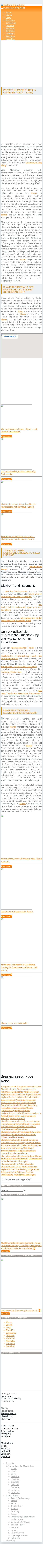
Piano (20, 311)
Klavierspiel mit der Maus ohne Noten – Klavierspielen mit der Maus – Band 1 (18, 505)
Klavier (9, 12)
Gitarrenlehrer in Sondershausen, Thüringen (21, 1160)
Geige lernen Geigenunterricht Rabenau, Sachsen (20, 1170)
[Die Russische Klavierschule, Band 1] (16, 908)
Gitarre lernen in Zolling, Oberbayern (17, 1148)
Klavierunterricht (8, 1413)
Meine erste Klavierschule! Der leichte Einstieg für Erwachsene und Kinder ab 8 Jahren (19, 967)
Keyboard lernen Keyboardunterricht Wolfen (15, 1112)
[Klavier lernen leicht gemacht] (16, 1020)
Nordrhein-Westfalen (20, 1522)
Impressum (6, 1396)
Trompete (10, 33)
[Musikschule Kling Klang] (12, 5)
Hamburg (15, 1511)
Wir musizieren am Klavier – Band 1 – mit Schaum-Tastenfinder (19, 430)
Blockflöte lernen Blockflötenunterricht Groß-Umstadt (17, 1120)
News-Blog (10, 39)
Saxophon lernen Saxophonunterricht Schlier (21, 1086)
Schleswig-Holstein (19, 1535)
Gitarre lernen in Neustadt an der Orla (18, 1101)
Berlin (13, 1503)
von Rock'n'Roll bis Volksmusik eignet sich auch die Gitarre (21, 607)
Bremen (14, 1508)
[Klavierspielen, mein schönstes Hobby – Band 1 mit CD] (16, 856)
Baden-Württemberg (20, 1498)
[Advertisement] (21, 64)
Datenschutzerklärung (11, 1398)
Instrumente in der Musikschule (20, 1466)
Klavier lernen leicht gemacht (14, 1023)
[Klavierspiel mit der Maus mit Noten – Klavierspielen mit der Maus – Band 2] (16, 534)
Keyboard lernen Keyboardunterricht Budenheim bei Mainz (21, 1096)
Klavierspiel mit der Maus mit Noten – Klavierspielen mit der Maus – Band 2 (18, 538)
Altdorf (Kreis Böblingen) (25, 1174)
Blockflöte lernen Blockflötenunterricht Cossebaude (16, 1130)
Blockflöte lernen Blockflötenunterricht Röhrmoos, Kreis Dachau (18, 1090)
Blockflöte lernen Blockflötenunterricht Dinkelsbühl (16, 1138)
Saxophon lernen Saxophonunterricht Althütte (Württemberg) (19, 1108)
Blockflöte (10, 20)
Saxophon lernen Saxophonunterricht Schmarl (18, 1104)
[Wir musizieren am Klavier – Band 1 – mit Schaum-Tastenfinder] (16, 426)
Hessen (14, 1514)
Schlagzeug (11, 23)
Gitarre (9, 15)
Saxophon (10, 36)
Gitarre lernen (7, 1425)
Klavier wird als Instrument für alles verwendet (21, 595)
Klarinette (10, 31)
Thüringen (15, 1538)
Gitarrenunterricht (9, 1428)
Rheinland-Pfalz (17, 1524)
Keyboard (10, 28)
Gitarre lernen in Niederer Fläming (19, 1141)
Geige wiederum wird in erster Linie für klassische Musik (21, 619)
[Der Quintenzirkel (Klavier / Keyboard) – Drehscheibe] (16, 468)
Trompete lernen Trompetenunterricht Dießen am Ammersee (21, 1144)
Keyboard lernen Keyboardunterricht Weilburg (19, 1168)
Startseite (10, 1463)
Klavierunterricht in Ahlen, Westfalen (17, 1164)
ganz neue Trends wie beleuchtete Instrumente (21, 692)
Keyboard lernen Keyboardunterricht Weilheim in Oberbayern (20, 1127)
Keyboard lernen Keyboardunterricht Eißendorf (21, 1157)
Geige (8, 17)
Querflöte (10, 25)
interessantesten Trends (22, 648)
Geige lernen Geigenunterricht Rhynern (20, 1122)
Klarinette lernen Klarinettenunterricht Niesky (14, 1154)
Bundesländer (12, 1495)
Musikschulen (7, 1443)
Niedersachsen (17, 1519)
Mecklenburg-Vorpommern (23, 1516)
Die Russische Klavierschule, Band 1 (17, 911)
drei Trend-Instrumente (16, 591)
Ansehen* (7, 436)
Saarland (15, 1527)
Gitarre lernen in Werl (11, 1100)
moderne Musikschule (11, 672)
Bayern (14, 1500)
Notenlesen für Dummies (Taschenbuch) (19, 1310)
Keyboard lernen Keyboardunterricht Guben (20, 1093)
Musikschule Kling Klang (14, 7)
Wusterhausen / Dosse (11, 1166)
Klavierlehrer (7, 1416)
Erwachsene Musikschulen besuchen (19, 666)
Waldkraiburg (7, 1174)
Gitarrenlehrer (7, 1431)
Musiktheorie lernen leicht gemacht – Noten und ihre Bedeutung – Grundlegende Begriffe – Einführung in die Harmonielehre (21, 1246)
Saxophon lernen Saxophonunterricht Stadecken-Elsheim (21, 1135)
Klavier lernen (7, 1411)
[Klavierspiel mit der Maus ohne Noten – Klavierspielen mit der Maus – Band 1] (16, 501)
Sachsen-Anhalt (17, 1532)
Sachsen (14, 1530)
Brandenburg (17, 1506)
